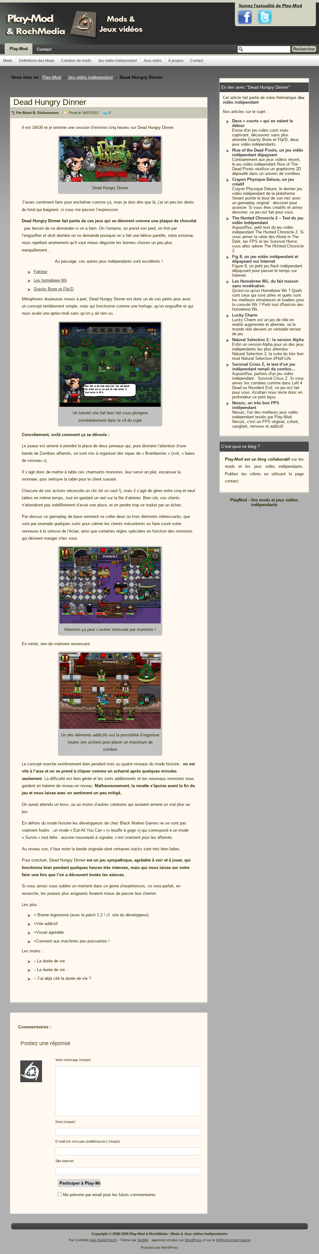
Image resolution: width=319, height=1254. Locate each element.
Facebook (245, 6)
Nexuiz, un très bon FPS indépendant (255, 405)
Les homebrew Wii (50, 280)
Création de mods (76, 61)
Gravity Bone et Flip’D (54, 289)
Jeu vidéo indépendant (117, 61)
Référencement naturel (233, 1240)
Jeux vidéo (152, 61)
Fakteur (40, 271)
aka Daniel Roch (103, 1240)
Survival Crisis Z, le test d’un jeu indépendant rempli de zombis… (263, 366)
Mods (7, 61)
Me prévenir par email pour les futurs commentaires (109, 1194)
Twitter (264, 6)
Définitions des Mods (37, 61)
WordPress (193, 1240)
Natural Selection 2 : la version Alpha (268, 339)
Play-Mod (19, 48)
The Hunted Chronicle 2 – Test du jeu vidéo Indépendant (267, 220)
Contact (44, 49)
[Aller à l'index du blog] (72, 23)
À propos (175, 61)
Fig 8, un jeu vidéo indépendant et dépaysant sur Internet (265, 259)
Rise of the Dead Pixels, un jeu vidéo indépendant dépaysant (267, 152)
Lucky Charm (245, 315)
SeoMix (143, 1240)
